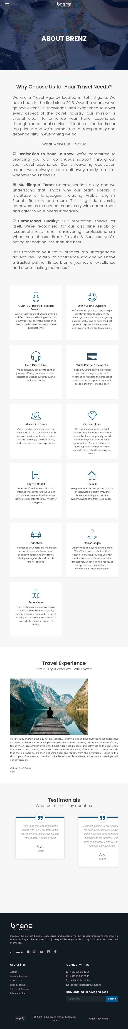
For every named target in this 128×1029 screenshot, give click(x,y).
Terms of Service (19, 989)
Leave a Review (18, 976)
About (13, 971)
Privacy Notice (18, 993)
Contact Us (16, 980)
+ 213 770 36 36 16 (79, 976)
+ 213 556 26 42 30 (79, 971)
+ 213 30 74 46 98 (80, 980)
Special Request (18, 984)
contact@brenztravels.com (85, 984)
